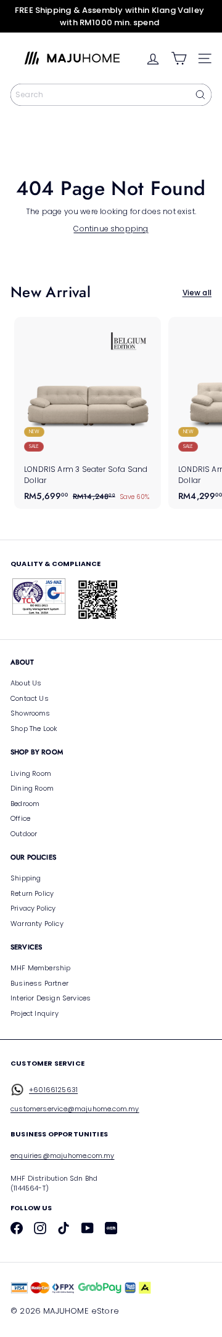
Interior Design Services (50, 998)
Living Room (30, 773)
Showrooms (30, 713)
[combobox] (111, 95)
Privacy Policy (33, 908)
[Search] (200, 95)
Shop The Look (33, 728)
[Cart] (179, 58)
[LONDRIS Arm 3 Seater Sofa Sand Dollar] (87, 413)
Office (20, 818)
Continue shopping (110, 228)
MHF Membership (40, 968)
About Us (25, 683)
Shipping (25, 878)
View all (197, 292)
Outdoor (23, 834)
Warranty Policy (37, 923)
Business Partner (39, 983)
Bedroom (24, 803)
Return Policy (32, 893)
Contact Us (29, 698)
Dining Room (32, 788)
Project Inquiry (34, 1013)
